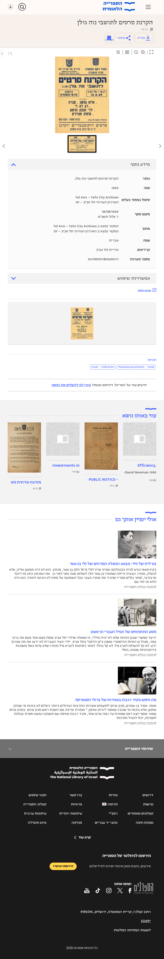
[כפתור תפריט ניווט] (148, 6)
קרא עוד (84, 837)
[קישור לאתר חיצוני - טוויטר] (120, 890)
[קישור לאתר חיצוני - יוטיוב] (86, 890)
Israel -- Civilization (103, 367)
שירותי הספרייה (139, 748)
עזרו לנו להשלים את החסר (71, 385)
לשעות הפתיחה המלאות (132, 930)
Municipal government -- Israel (136, 367)
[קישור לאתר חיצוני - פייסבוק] (130, 890)
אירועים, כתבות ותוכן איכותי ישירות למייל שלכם (120, 866)
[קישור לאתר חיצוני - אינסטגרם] (108, 890)
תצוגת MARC (144, 290)
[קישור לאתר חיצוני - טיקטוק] (97, 890)
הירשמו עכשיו (63, 866)
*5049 (146, 921)
